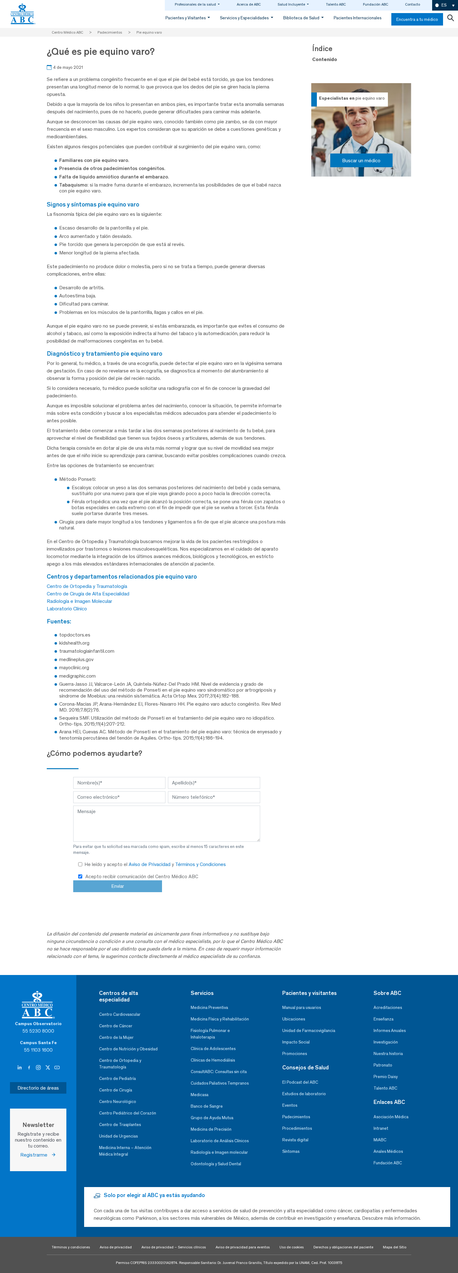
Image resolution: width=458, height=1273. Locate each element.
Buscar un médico (361, 160)
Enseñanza (384, 1019)
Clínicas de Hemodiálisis (213, 1060)
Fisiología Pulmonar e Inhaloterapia (210, 1034)
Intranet (381, 1128)
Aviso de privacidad (116, 1247)
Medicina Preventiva (209, 1007)
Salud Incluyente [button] (292, 4)
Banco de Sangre (207, 1106)
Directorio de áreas (38, 1088)
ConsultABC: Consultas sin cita (219, 1071)
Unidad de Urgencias (118, 1136)
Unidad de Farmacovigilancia (308, 1030)
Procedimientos (297, 1128)
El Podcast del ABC (300, 1082)
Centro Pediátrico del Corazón (127, 1113)
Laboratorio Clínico (67, 609)
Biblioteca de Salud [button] (301, 18)
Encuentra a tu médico (417, 19)
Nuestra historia (388, 1053)
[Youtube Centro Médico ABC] (57, 1067)
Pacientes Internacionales (357, 18)
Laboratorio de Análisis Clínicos (220, 1140)
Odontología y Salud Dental (216, 1164)
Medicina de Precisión (211, 1129)
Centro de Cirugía (115, 1090)
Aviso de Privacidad (150, 864)
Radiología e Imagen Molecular (79, 601)
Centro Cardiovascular (120, 1014)
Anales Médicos (388, 1151)
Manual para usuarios (301, 1007)
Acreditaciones (388, 1007)
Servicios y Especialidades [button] (245, 18)
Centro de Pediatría (117, 1078)
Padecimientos (296, 1116)
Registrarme (35, 1155)
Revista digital (295, 1140)
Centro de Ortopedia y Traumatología (87, 586)
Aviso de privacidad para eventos (243, 1247)
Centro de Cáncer (115, 1026)
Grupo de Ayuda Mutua (212, 1117)
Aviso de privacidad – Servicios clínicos (173, 1247)
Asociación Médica (391, 1116)
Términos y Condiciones (200, 864)
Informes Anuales (390, 1030)
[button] (445, 5)
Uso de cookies (291, 1247)
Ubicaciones (293, 1019)
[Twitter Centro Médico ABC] (48, 1067)
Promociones (294, 1053)
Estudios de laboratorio (304, 1093)
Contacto (412, 4)
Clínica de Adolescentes (213, 1048)
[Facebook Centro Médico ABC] (29, 1067)
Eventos (289, 1105)
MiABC (380, 1140)
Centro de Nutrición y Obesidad (128, 1049)
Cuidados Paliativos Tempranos (220, 1083)
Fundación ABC (375, 4)
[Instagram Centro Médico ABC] (39, 1067)
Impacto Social (296, 1042)
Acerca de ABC (249, 4)
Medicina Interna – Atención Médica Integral (125, 1151)
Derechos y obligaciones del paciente (343, 1247)
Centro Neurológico (117, 1101)
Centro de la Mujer (116, 1037)
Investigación (386, 1042)
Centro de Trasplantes (120, 1124)
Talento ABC (336, 4)
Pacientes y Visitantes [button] (186, 18)
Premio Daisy (386, 1076)
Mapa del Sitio (394, 1247)
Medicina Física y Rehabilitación (220, 1019)
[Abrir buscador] (450, 19)
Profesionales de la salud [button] (196, 4)
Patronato (383, 1065)
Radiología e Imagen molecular (219, 1152)
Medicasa (199, 1094)
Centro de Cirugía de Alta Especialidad (88, 594)
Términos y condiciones (71, 1247)
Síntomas (290, 1151)
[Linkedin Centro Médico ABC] (20, 1067)
